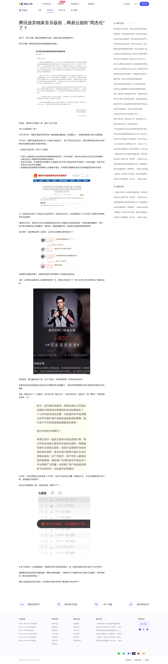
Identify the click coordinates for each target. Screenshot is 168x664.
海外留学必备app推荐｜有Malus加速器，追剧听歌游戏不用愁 (131, 44)
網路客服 (143, 624)
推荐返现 (128, 660)
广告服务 (146, 660)
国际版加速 (77, 640)
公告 (82, 214)
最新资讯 (50, 10)
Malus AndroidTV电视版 (27, 640)
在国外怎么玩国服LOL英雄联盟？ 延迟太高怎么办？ (131, 139)
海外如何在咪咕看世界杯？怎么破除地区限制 (130, 84)
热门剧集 (74, 10)
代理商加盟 (137, 660)
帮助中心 (76, 637)
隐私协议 (55, 630)
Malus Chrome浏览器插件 (28, 637)
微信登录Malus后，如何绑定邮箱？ (126, 124)
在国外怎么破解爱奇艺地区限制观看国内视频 (130, 89)
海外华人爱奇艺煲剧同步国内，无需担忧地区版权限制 (131, 99)
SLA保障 (55, 634)
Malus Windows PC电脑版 (28, 623)
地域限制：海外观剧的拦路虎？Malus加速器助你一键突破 (131, 34)
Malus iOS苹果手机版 (26, 630)
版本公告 (62, 10)
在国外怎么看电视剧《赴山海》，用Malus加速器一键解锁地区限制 (131, 179)
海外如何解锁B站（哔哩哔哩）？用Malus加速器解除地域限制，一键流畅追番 (131, 169)
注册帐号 (76, 623)
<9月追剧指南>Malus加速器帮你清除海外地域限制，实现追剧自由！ (131, 129)
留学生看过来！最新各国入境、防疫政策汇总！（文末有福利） (131, 119)
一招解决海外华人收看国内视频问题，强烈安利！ (131, 154)
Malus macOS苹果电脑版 (27, 627)
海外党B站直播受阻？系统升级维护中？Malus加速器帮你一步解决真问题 (131, 149)
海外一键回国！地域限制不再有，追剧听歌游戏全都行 (131, 94)
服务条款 (55, 627)
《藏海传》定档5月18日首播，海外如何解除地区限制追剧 (131, 174)
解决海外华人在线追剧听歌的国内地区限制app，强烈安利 (131, 104)
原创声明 (55, 637)
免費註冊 (144, 4)
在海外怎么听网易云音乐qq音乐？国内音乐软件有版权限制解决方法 (131, 69)
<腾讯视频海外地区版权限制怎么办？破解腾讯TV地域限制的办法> (131, 164)
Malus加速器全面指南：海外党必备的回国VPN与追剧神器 (131, 39)
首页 (39, 10)
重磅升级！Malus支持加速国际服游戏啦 (128, 79)
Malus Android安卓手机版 (28, 634)
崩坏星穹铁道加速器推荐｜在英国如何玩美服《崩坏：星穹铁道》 (131, 74)
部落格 (24, 10)
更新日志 (55, 640)
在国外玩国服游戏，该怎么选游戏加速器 (128, 109)
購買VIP (61, 4)
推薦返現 (91, 4)
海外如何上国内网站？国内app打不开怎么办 (129, 59)
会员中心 (76, 630)
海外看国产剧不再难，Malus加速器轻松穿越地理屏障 (131, 29)
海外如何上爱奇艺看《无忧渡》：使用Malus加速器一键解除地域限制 (131, 159)
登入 (136, 4)
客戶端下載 (47, 4)
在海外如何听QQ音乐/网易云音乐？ (126, 114)
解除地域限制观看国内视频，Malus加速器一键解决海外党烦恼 (131, 49)
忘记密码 (76, 634)
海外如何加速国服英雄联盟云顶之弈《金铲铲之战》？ (131, 134)
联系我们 (55, 644)
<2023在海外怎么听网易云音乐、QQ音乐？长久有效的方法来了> (131, 144)
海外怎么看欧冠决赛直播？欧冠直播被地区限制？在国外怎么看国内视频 (131, 64)
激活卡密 (76, 627)
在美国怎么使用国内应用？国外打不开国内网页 (130, 54)
